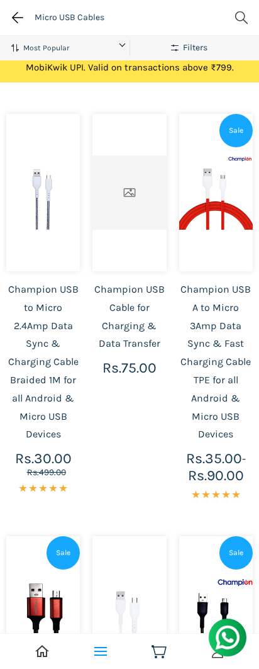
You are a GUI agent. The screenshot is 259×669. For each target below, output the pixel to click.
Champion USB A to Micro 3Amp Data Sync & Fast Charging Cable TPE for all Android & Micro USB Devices (215, 361)
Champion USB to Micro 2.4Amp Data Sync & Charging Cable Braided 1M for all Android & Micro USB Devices (43, 361)
